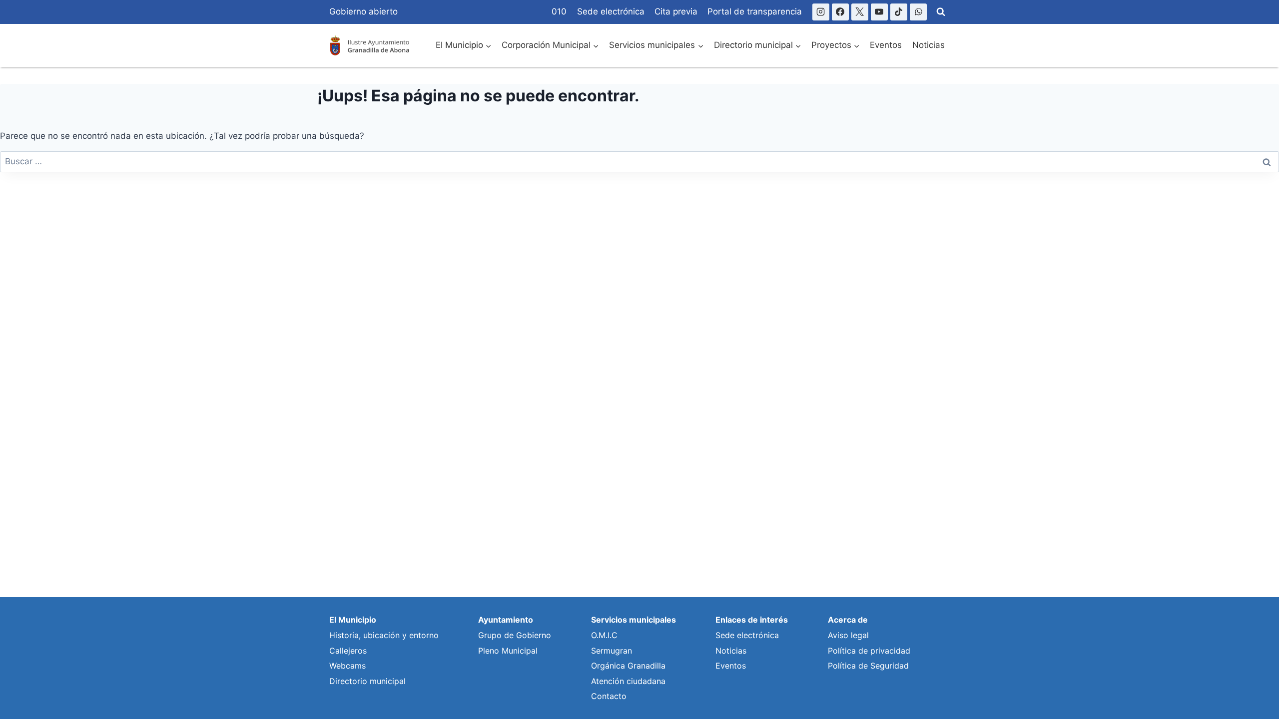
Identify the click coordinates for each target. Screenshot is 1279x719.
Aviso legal (848, 635)
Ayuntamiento (505, 620)
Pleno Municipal (508, 651)
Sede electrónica (610, 11)
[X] (859, 11)
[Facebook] (840, 11)
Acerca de (848, 620)
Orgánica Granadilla (628, 666)
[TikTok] (898, 11)
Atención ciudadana (628, 681)
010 (559, 11)
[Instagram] (820, 11)
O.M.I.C (604, 635)
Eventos (886, 45)
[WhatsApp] (918, 11)
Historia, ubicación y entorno (384, 635)
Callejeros (348, 651)
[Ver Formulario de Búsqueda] (941, 12)
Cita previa (675, 11)
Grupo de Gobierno (514, 635)
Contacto (609, 696)
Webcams (347, 666)
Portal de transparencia (754, 11)
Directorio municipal (367, 681)
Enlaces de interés (751, 620)
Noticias (928, 45)
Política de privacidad (869, 651)
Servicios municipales (633, 620)
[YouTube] (879, 11)
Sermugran (611, 651)
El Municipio (352, 620)
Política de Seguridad (868, 666)
